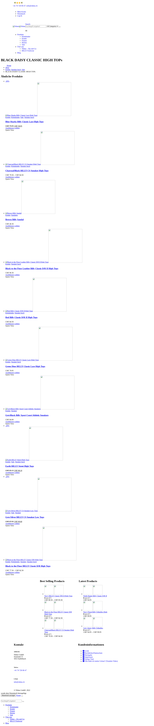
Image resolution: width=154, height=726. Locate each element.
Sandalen (14, 215)
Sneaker (14, 411)
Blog (19, 53)
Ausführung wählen (12, 128)
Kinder (24, 39)
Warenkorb (21, 14)
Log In (19, 16)
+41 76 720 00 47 (19, 6)
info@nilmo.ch (32, 6)
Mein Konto (21, 12)
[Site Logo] (19, 26)
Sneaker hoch (29, 117)
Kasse (18, 695)
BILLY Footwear (28, 51)
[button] (27, 24)
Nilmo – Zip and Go (29, 49)
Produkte (20, 35)
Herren (24, 43)
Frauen (24, 41)
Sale (23, 45)
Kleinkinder (26, 37)
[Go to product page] (79, 148)
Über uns (20, 47)
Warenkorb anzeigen (8, 695)
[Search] (23, 701)
